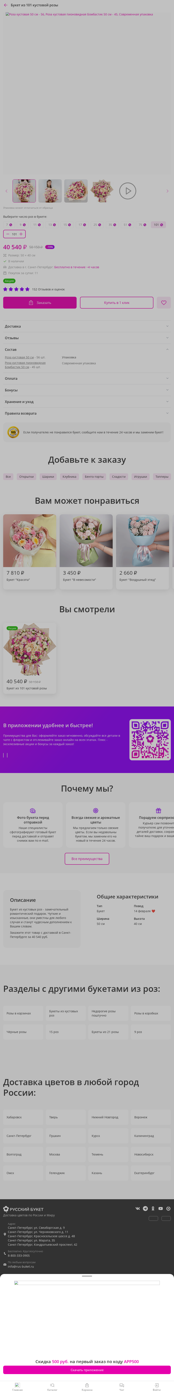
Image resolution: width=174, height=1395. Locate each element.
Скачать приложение (87, 1370)
